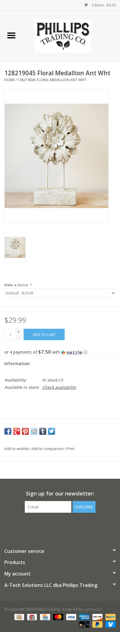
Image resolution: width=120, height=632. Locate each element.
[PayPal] (109, 616)
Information (17, 363)
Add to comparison (48, 448)
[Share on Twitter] (51, 431)
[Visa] (70, 616)
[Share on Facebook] (7, 431)
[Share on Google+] (16, 431)
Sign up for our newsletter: (60, 493)
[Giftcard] (31, 616)
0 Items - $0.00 (103, 5)
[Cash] (18, 616)
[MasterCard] (57, 616)
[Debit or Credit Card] (83, 623)
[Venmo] (109, 623)
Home (9, 79)
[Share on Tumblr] (42, 431)
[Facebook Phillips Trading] (54, 524)
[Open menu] (11, 35)
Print (70, 448)
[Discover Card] (96, 616)
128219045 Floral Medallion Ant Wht (51, 79)
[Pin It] (25, 431)
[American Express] (83, 616)
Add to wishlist (16, 448)
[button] (60, 352)
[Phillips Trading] (71, 35)
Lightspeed (92, 609)
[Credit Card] (44, 616)
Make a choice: (17, 284)
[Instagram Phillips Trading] (65, 524)
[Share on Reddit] (34, 431)
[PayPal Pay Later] (96, 623)
